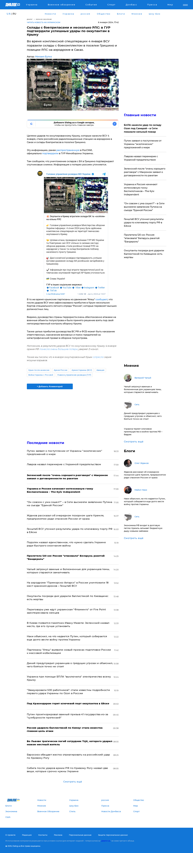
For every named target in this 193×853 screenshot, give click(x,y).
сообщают (102, 299)
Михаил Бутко (43, 56)
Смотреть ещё (72, 781)
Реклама (58, 835)
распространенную (68, 150)
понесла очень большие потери (59, 349)
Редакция (27, 835)
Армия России (60, 370)
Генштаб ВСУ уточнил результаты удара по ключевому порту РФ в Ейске (144, 222)
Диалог (30, 19)
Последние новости (45, 443)
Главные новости (140, 115)
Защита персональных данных (113, 835)
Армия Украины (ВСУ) (82, 370)
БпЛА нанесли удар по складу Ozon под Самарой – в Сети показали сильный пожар (142, 128)
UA (9, 13)
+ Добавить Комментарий (50, 386)
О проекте (10, 835)
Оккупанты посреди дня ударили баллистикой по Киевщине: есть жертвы (144, 254)
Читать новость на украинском (43, 22)
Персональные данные (80, 835)
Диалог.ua (105, 841)
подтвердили (50, 153)
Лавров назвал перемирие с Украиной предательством (64, 464)
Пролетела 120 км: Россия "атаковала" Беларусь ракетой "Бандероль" (142, 238)
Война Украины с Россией (40, 375)
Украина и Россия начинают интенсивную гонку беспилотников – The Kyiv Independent (140, 189)
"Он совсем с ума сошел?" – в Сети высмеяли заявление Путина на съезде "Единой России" (144, 207)
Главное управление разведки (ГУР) (74, 375)
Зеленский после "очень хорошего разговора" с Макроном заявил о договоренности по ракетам (144, 172)
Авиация (100, 370)
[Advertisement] (73, 412)
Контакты (42, 835)
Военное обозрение (44, 19)
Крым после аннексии (38, 370)
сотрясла (98, 357)
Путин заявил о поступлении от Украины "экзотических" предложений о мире (142, 144)
